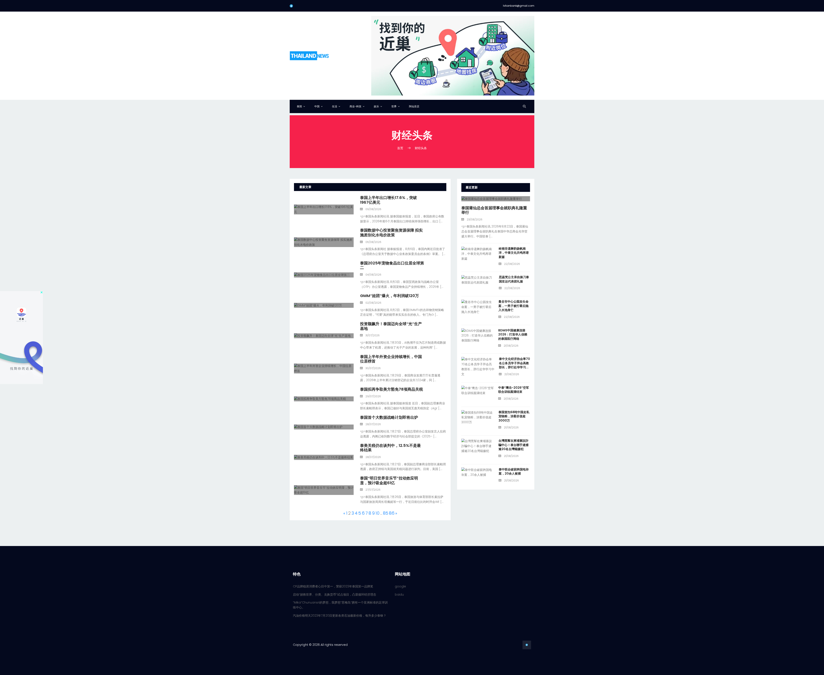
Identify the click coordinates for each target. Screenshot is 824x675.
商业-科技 (355, 106)
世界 (394, 106)
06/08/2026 (373, 242)
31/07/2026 (372, 335)
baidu (399, 594)
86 (391, 513)
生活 (334, 106)
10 (377, 513)
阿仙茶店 (414, 106)
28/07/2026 (373, 424)
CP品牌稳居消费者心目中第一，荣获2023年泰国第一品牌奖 (333, 586)
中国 (317, 106)
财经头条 (421, 148)
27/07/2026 (372, 489)
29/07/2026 (373, 396)
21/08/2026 (510, 345)
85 (385, 513)
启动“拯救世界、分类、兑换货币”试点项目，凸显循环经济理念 (334, 594)
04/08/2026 (373, 274)
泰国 (299, 106)
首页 (400, 148)
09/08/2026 (373, 209)
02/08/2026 (373, 303)
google (400, 586)
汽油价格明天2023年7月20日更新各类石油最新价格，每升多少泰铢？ (339, 615)
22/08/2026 (511, 264)
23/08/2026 (474, 219)
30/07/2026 (373, 368)
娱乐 (376, 106)
